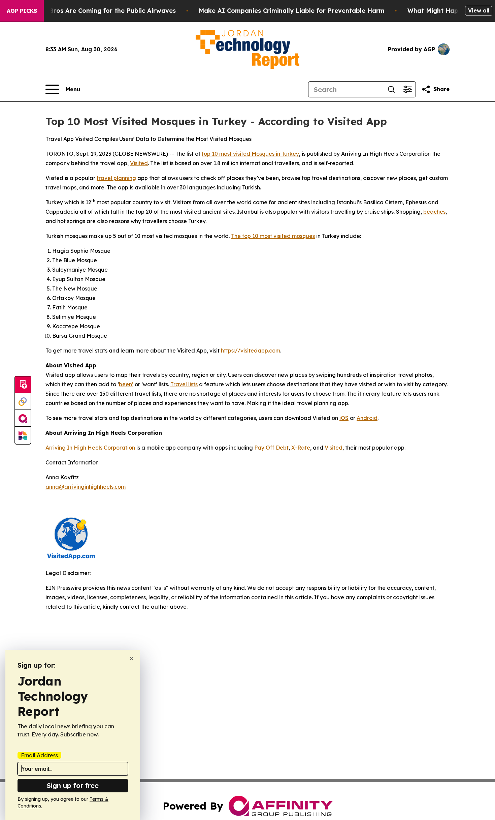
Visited (139, 163)
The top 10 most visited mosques (273, 236)
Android (367, 418)
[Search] (391, 89)
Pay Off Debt (271, 447)
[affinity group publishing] (23, 418)
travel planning (116, 178)
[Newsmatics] (23, 435)
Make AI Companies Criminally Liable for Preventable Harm (292, 10)
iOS (344, 418)
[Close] (131, 658)
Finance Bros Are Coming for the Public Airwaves (99, 10)
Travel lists (184, 384)
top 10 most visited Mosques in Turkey (250, 153)
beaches (434, 211)
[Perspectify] (23, 401)
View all (478, 10)
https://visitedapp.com (250, 350)
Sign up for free (73, 785)
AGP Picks (22, 10)
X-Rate (300, 447)
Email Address (39, 755)
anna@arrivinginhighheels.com (85, 486)
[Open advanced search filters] (407, 89)
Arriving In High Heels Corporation (90, 447)
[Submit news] (23, 384)
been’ (126, 384)
